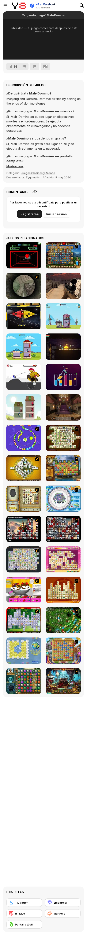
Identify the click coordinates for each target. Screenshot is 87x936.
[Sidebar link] (5, 5)
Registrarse (29, 214)
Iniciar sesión (56, 214)
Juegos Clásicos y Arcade (38, 173)
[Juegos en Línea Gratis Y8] (19, 6)
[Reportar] (34, 66)
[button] (14, 166)
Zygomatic (33, 177)
